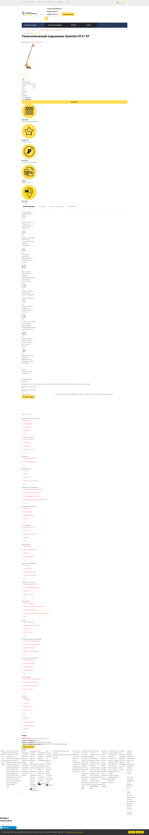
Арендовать (74, 102)
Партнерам (59, 2)
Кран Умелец (26, 568)
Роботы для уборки (28, 556)
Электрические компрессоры (31, 587)
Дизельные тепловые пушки (31, 685)
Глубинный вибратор (28, 515)
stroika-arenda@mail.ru (54, 8)
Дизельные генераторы (29, 458)
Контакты (67, 2)
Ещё (24, 434)
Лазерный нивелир (28, 666)
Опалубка (25, 537)
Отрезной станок (28, 632)
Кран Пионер (26, 565)
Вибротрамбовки (28, 423)
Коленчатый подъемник (29, 575)
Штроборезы (26, 446)
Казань (34, 13)
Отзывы (39, 2)
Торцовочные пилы (28, 449)
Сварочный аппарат (28, 603)
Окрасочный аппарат (29, 648)
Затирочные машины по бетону (31, 496)
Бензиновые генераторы (30, 461)
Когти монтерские (28, 725)
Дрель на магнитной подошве (31, 625)
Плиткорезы (26, 629)
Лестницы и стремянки (29, 534)
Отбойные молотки (28, 439)
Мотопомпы (26, 591)
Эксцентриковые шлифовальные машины (34, 499)
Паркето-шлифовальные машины (32, 492)
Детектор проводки (28, 660)
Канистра (25, 718)
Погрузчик (26, 703)
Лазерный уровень (28, 670)
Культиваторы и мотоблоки (30, 480)
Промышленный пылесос (30, 549)
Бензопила (26, 477)
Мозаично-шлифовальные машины (32, 489)
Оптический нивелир (29, 663)
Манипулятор (26, 706)
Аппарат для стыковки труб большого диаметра (36, 613)
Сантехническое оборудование (31, 644)
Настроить (140, 832)
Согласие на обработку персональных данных (34, 804)
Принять (131, 832)
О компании (25, 2)
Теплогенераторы (28, 689)
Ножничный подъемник (29, 572)
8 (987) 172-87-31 (52, 14)
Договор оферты (26, 810)
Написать (6, 827)
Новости (32, 2)
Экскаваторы (27, 699)
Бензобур (25, 470)
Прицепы (25, 729)
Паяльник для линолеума (30, 610)
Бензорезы (26, 430)
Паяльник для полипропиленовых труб (33, 606)
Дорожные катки (28, 710)
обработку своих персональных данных (43, 394)
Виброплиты (26, 420)
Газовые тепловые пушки (30, 682)
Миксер (25, 518)
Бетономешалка (27, 511)
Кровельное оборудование (30, 651)
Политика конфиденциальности (30, 800)
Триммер (25, 474)
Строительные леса (28, 527)
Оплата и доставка (49, 2)
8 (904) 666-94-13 (52, 11)
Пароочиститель (27, 546)
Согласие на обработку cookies (30, 807)
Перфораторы (27, 442)
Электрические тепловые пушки (32, 679)
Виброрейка (26, 508)
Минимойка (26, 553)
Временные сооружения (36, 42)
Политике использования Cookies (74, 832)
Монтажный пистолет (29, 722)
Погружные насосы (28, 594)
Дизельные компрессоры (30, 584)
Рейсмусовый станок (29, 622)
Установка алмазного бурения (31, 641)
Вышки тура (26, 530)
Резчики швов (27, 427)
